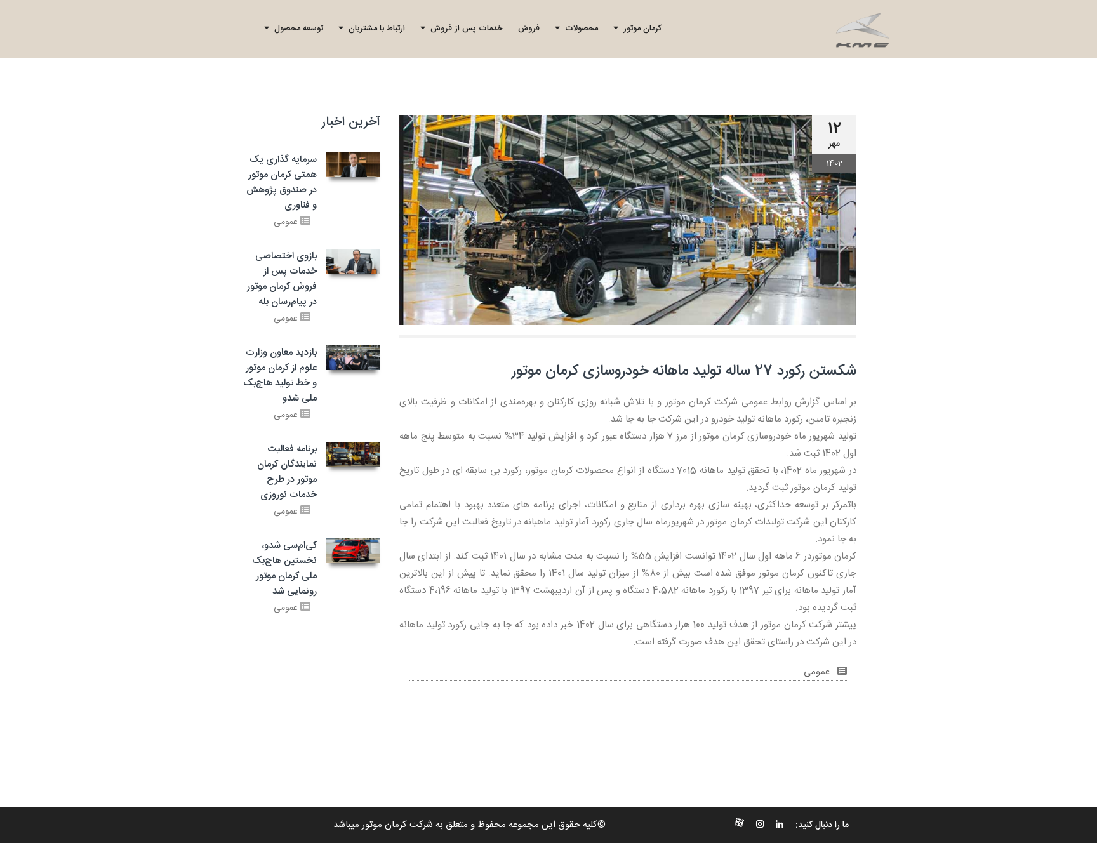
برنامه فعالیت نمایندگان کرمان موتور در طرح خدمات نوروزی (287, 472)
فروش (529, 29)
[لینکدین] (779, 825)
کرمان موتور (640, 29)
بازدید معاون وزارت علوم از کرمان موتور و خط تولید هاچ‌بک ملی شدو (280, 375)
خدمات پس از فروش (464, 29)
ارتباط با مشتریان (374, 29)
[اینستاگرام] (760, 825)
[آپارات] (739, 825)
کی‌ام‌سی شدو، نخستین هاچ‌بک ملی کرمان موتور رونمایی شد (284, 568)
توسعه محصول (296, 29)
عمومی (818, 672)
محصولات (579, 29)
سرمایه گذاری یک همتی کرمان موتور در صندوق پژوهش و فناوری (281, 182)
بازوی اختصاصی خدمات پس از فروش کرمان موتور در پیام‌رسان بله (282, 279)
